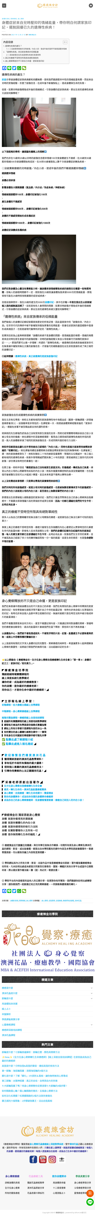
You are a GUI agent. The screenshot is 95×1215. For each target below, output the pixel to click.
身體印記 (49, 302)
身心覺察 (21, 19)
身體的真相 (6, 19)
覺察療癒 (14, 19)
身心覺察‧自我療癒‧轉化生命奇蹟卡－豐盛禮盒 (28, 792)
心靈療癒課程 (8, 1024)
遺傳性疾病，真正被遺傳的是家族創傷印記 (36, 356)
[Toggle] (91, 988)
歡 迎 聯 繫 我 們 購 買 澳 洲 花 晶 (25, 755)
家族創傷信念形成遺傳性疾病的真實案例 (25, 55)
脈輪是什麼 (7, 998)
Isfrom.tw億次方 (80, 1212)
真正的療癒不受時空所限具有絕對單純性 (22, 57)
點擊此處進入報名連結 (19, 743)
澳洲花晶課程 (8, 1035)
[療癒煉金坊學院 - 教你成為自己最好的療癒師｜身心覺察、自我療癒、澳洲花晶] (47, 5)
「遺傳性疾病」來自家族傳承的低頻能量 (22, 51)
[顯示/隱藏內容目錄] (64, 42)
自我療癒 (59, 900)
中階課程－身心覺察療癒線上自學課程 (21, 711)
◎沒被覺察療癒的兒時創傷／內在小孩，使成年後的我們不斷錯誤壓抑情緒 (38, 48)
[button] (4, 5)
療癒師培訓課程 (68, 900)
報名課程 (90, 1193)
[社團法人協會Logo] (47, 960)
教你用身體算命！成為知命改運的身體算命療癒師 (28, 796)
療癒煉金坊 (34, 35)
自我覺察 (52, 900)
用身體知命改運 (9, 1003)
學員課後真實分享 (11, 1019)
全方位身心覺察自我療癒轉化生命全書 (23, 785)
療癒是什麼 (7, 987)
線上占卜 (6, 1008)
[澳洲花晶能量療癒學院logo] (47, 934)
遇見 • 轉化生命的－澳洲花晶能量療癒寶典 (25, 789)
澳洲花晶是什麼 (9, 993)
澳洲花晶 (78, 900)
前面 (4, 79)
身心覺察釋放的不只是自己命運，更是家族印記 (24, 61)
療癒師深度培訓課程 (12, 1029)
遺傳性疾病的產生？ (13, 46)
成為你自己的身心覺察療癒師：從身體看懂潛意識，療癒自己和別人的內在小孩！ (44, 799)
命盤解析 (6, 1014)
